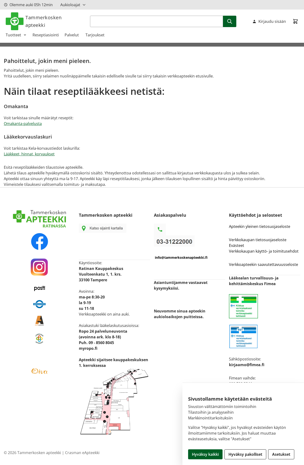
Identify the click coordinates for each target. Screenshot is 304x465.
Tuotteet (13, 35)
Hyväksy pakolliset (245, 454)
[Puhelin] (189, 241)
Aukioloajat (70, 4)
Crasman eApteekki (82, 452)
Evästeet (236, 245)
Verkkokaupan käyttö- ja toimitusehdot (264, 251)
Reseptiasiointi (46, 35)
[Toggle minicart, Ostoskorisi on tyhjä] (295, 21)
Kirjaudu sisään (272, 21)
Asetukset (281, 454)
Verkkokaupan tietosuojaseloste (257, 239)
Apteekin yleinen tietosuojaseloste (259, 226)
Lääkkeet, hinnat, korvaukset (29, 154)
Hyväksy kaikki (205, 454)
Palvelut (72, 35)
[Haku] (229, 21)
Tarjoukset (95, 35)
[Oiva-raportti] (39, 371)
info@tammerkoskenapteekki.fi (181, 257)
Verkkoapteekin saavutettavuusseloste (263, 264)
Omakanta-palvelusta (23, 123)
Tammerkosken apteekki (43, 21)
